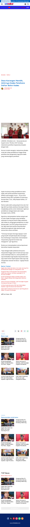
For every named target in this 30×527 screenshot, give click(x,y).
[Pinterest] (14, 518)
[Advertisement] (15, 25)
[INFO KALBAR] (9, 4)
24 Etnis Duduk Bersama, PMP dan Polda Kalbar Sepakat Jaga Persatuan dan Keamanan (13, 286)
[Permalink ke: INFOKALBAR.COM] (2, 88)
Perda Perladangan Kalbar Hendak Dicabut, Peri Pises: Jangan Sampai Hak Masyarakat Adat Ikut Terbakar (13, 278)
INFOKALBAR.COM (8, 88)
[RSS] (22, 518)
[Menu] (2, 4)
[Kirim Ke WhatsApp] (28, 331)
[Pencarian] (28, 4)
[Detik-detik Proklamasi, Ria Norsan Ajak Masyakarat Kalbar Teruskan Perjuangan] (22, 371)
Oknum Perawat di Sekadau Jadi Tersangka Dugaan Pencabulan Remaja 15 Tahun (14, 282)
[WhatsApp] (19, 518)
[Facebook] (8, 518)
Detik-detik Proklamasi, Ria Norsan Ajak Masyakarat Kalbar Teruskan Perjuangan (14, 289)
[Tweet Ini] (18, 331)
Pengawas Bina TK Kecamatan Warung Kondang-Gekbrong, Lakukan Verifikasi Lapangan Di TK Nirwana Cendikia (14, 273)
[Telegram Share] (24, 331)
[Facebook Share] (15, 331)
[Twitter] (11, 518)
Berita (2, 78)
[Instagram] (16, 518)
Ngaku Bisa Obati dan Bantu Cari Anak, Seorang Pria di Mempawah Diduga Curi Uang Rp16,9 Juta (14, 268)
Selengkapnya (14, 508)
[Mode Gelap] (25, 4)
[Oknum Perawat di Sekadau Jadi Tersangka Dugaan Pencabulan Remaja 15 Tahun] (22, 356)
